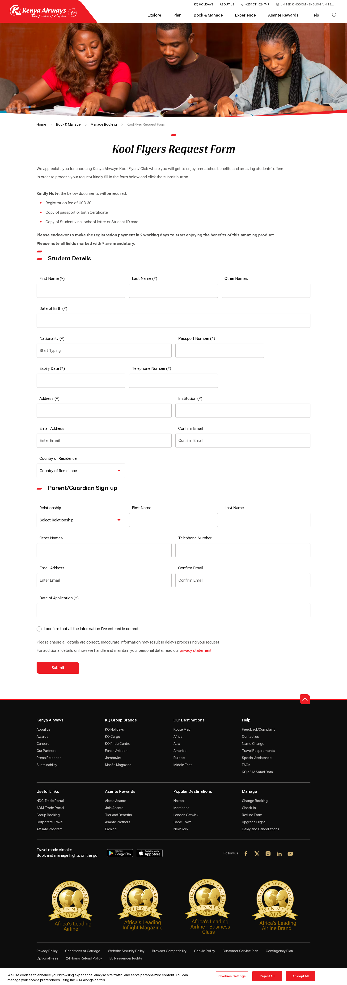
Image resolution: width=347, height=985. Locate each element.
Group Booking (48, 815)
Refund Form (252, 815)
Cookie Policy (204, 951)
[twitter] (257, 854)
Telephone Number (148, 368)
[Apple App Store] (150, 853)
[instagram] (268, 854)
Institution (187, 398)
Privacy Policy (47, 951)
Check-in (249, 808)
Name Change (253, 744)
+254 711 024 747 (257, 4)
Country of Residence (58, 458)
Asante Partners (117, 822)
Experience (245, 15)
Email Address (51, 428)
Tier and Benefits (118, 815)
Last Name (141, 278)
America (180, 751)
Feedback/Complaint (258, 729)
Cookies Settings (232, 976)
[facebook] (246, 854)
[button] (305, 699)
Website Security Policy (126, 951)
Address (46, 398)
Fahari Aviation (116, 751)
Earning (111, 829)
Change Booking (255, 801)
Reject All (267, 976)
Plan (178, 15)
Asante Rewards (283, 15)
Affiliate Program (50, 829)
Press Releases (49, 758)
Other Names (236, 278)
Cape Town (182, 822)
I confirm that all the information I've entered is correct (91, 629)
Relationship (50, 508)
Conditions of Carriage (82, 951)
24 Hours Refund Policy (84, 958)
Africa (178, 736)
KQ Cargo (112, 736)
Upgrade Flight (253, 822)
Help (315, 15)
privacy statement (196, 650)
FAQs (246, 765)
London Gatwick (186, 815)
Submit (57, 667)
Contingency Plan (279, 951)
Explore (154, 15)
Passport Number (193, 338)
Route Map (182, 729)
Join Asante (114, 808)
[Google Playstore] (120, 853)
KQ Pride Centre (117, 744)
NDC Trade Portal (50, 801)
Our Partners (46, 751)
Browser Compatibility (169, 951)
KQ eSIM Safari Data (257, 772)
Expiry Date (49, 368)
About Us (227, 4)
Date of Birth (50, 308)
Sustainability (47, 765)
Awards (42, 736)
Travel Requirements (258, 751)
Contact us (250, 736)
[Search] (334, 15)
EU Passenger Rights (126, 958)
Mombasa (181, 808)
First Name (49, 278)
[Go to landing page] (43, 16)
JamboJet (113, 758)
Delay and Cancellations (260, 829)
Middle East (183, 765)
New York (181, 829)
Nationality (49, 338)
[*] (301, 854)
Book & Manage (208, 15)
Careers (43, 744)
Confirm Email (190, 428)
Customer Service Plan (240, 951)
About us (44, 729)
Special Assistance (257, 758)
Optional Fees (48, 958)
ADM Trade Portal (50, 808)
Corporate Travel (50, 822)
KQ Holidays (203, 4)
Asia (177, 744)
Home (41, 124)
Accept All (300, 976)
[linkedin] (279, 854)
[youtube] (290, 854)
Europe (179, 758)
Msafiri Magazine (118, 765)
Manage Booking (104, 124)
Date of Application (56, 598)
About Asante (115, 801)
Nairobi (179, 801)
